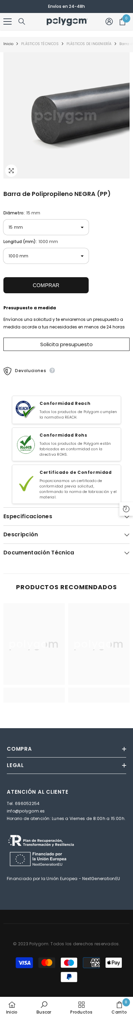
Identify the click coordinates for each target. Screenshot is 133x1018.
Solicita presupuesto (66, 344)
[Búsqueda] (22, 21)
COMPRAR (46, 285)
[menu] (7, 21)
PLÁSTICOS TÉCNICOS (40, 43)
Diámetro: (21, 213)
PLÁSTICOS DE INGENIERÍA (89, 43)
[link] (34, 695)
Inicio (8, 43)
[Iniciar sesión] (109, 21)
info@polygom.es (26, 811)
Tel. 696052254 (23, 803)
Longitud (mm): (30, 241)
